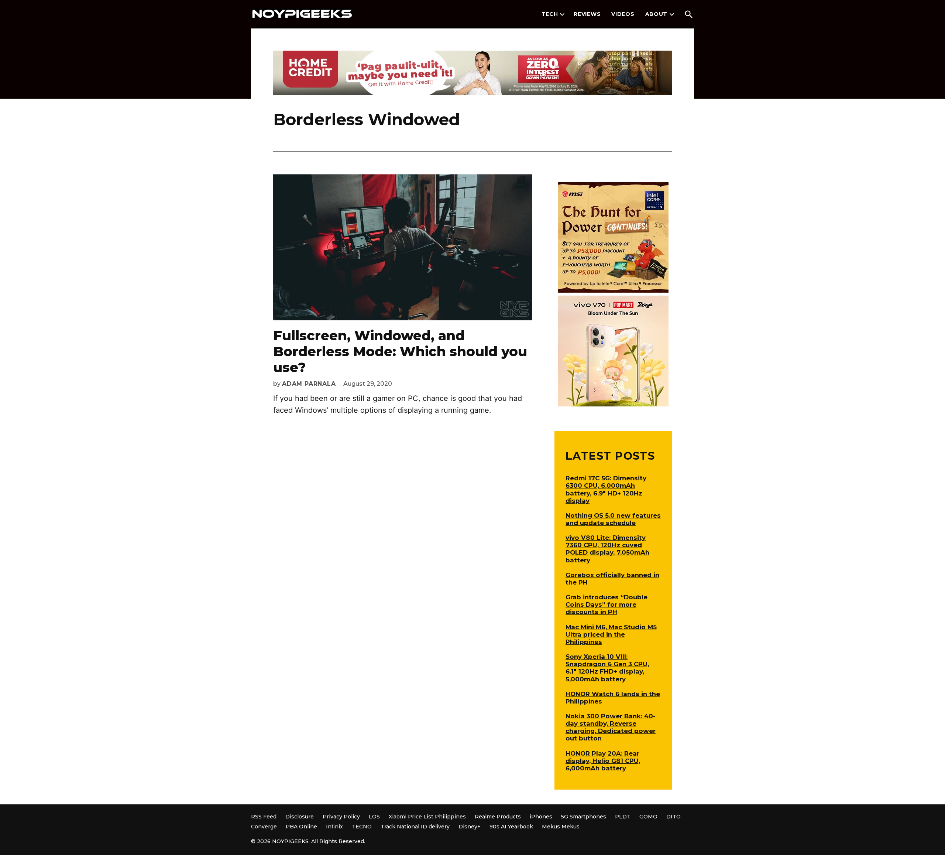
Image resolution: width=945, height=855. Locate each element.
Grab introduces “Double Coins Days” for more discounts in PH (606, 604)
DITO (673, 816)
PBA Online (301, 826)
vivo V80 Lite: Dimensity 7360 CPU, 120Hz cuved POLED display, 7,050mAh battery (607, 548)
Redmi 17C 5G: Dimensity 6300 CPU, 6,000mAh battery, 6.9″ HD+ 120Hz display (606, 489)
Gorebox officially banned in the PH (612, 578)
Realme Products (498, 816)
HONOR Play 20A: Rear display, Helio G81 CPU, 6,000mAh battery (603, 761)
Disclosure (299, 816)
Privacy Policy (341, 816)
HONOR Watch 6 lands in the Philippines (613, 697)
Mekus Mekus (561, 826)
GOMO (648, 816)
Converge (264, 826)
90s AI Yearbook (511, 826)
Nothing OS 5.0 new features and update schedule (613, 519)
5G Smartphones (583, 816)
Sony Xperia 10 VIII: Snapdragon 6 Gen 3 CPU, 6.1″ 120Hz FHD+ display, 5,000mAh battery (607, 667)
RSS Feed (263, 816)
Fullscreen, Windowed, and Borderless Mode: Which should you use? (400, 351)
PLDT (622, 816)
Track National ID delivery (415, 826)
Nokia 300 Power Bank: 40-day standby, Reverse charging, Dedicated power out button (611, 727)
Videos (622, 14)
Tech (550, 14)
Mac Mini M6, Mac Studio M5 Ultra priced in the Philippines (611, 634)
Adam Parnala (309, 383)
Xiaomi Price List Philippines (427, 816)
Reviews (587, 14)
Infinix (334, 826)
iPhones (541, 816)
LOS (374, 816)
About (656, 14)
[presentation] (562, 14)
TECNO (362, 826)
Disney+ (469, 826)
